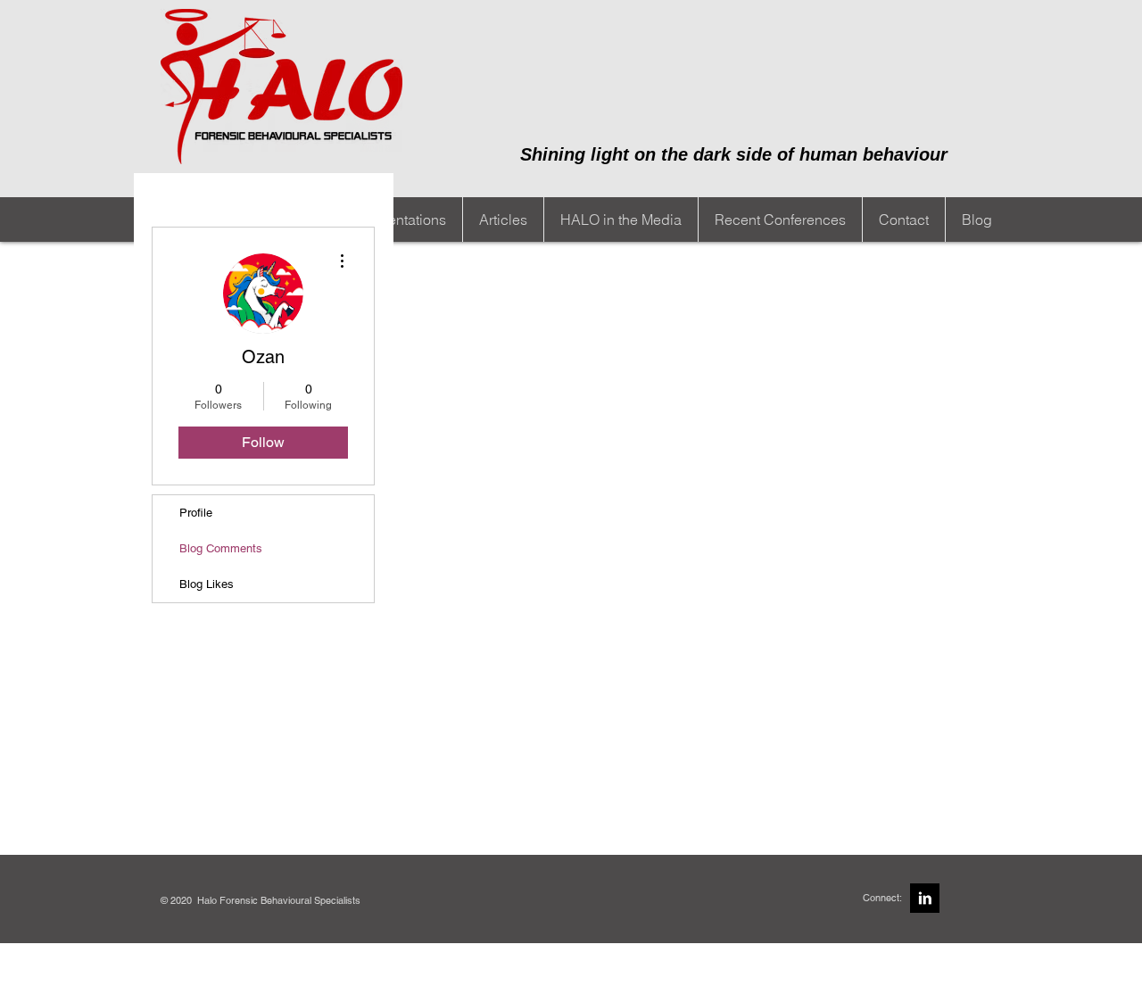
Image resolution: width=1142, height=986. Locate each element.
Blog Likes (206, 584)
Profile (195, 512)
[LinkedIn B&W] (924, 898)
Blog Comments (220, 548)
